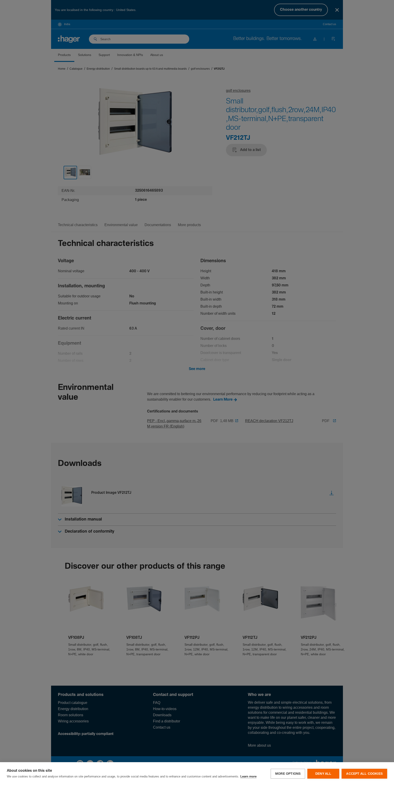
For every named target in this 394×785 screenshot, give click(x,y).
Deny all (323, 773)
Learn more (248, 776)
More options (288, 773)
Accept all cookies (364, 773)
